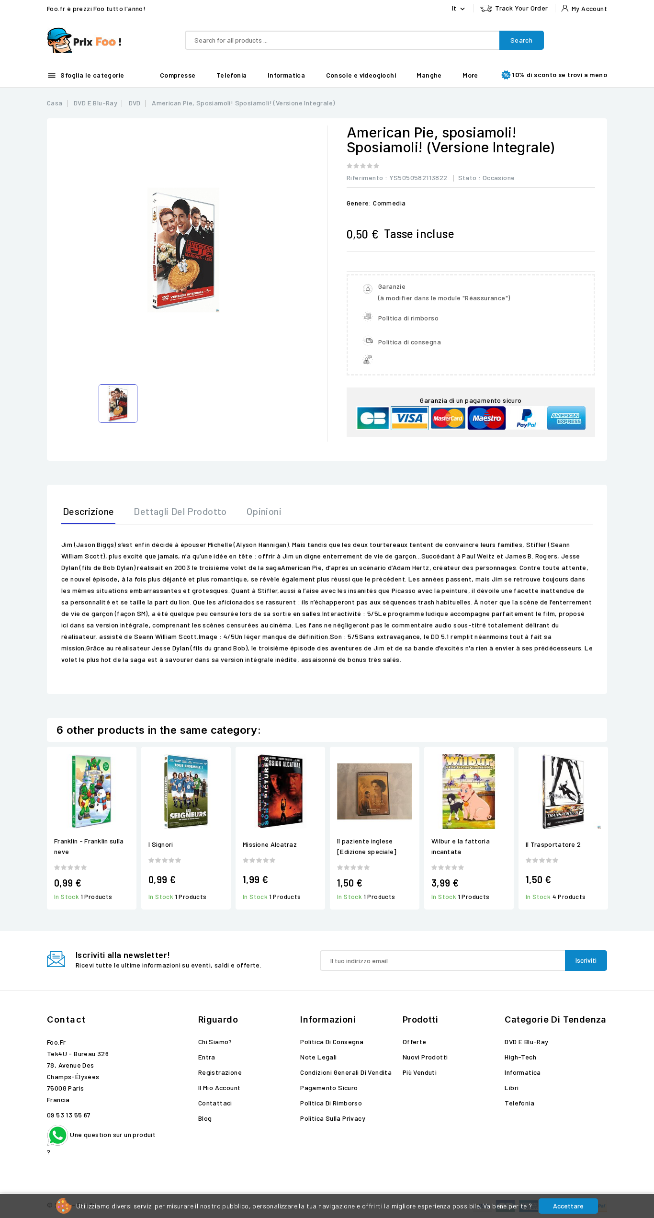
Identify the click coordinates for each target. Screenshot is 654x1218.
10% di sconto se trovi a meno (559, 74)
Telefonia (231, 75)
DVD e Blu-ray (526, 1041)
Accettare (568, 1206)
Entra (206, 1057)
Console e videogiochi (361, 75)
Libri (512, 1087)
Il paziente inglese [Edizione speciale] (367, 846)
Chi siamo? (215, 1041)
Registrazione (220, 1072)
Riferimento (365, 177)
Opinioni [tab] (264, 511)
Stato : (469, 177)
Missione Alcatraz (270, 844)
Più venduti (420, 1072)
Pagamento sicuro (329, 1087)
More (470, 75)
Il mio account (219, 1087)
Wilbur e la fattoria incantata (460, 846)
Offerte (415, 1041)
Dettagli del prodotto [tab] (180, 511)
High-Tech (520, 1057)
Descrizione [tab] (88, 511)
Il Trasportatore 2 (553, 844)
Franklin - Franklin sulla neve (89, 846)
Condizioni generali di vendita (346, 1072)
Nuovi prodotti (425, 1057)
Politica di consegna (331, 1041)
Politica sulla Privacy (332, 1118)
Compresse (178, 75)
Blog (205, 1118)
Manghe (429, 75)
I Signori (160, 844)
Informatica (286, 75)
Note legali (318, 1057)
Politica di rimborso (331, 1103)
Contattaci (215, 1103)
